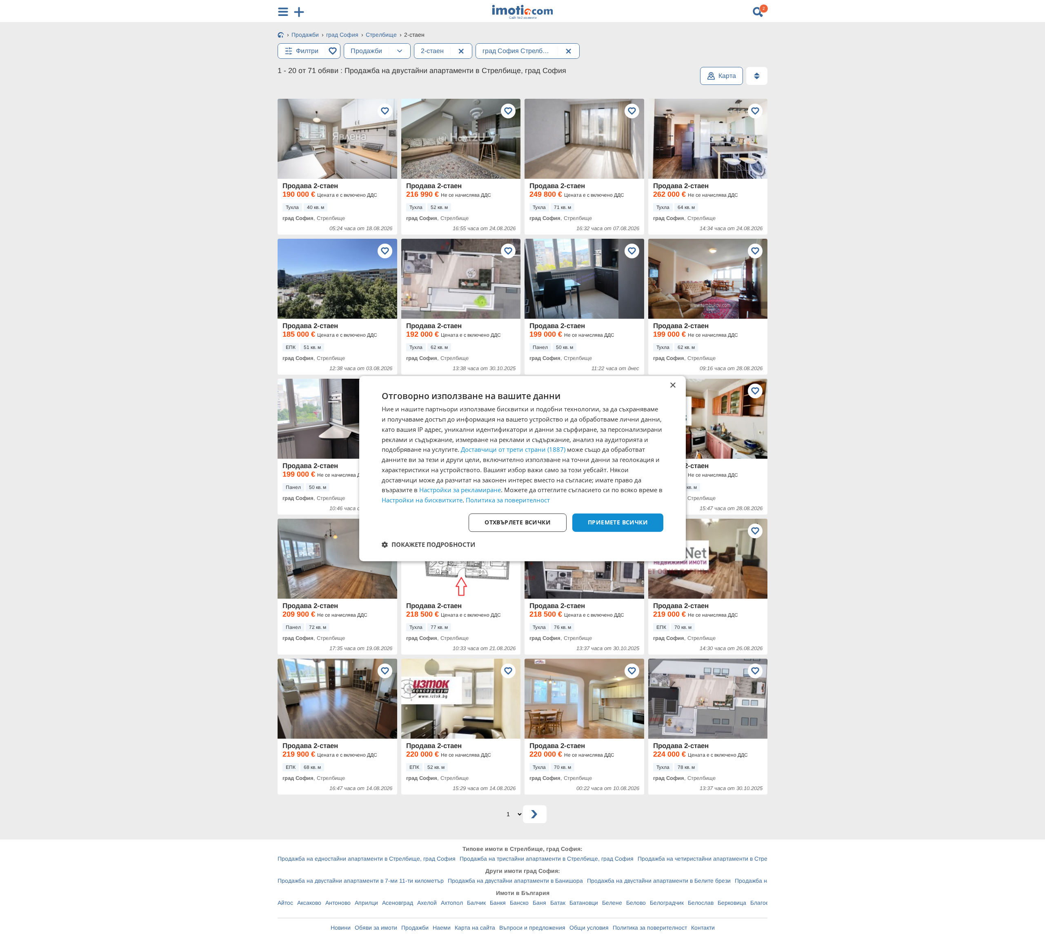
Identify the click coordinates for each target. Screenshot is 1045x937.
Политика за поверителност (650, 927)
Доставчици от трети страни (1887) (513, 450)
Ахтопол (452, 902)
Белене (612, 902)
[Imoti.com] (281, 35)
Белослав (701, 902)
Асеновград (397, 902)
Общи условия (589, 927)
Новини (341, 927)
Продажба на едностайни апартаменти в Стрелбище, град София (367, 858)
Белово (636, 902)
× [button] (672, 385)
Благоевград (767, 902)
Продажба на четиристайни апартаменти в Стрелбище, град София (729, 858)
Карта (727, 75)
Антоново (338, 902)
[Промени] (399, 51)
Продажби (415, 927)
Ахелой (427, 902)
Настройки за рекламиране (460, 490)
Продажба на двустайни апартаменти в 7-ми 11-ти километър (361, 880)
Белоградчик (667, 902)
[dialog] (522, 468)
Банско (519, 902)
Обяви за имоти (376, 927)
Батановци (583, 902)
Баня (539, 902)
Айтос (285, 902)
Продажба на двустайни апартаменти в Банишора (515, 880)
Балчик (476, 902)
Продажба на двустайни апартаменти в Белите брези (659, 880)
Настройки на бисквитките (422, 500)
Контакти (703, 927)
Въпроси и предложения (532, 927)
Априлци (366, 902)
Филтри (307, 50)
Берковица (732, 902)
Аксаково (309, 902)
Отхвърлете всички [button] (518, 522)
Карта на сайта (475, 927)
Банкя (498, 902)
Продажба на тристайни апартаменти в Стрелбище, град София (547, 858)
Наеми (442, 927)
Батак (557, 902)
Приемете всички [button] (618, 522)
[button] (428, 544)
